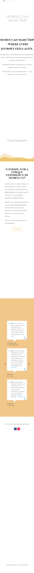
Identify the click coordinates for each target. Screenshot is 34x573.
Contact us (17, 229)
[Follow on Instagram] (18, 429)
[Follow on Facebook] (15, 429)
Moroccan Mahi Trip (17, 18)
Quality (17, 284)
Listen (17, 249)
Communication (17, 265)
